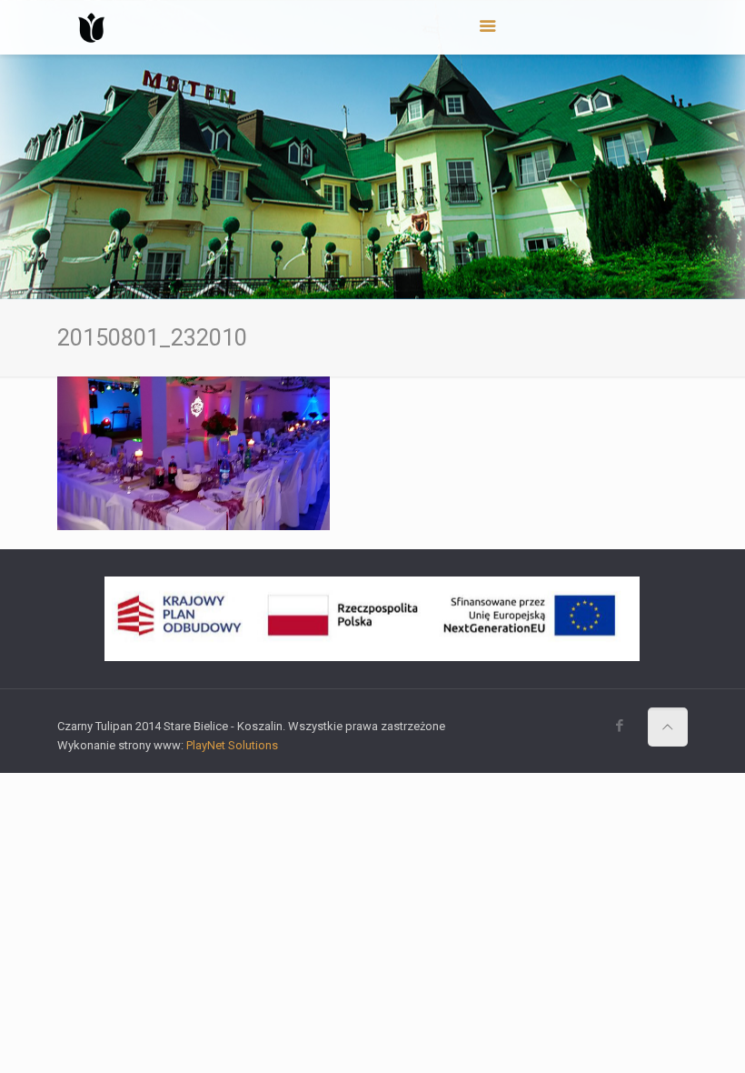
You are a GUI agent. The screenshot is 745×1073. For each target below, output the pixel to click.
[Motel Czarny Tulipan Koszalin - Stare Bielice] (91, 27)
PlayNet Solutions (232, 745)
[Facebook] (620, 725)
